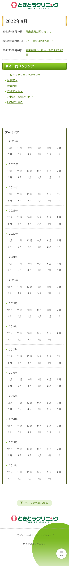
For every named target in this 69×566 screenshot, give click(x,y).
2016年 (13, 372)
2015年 (13, 395)
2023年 (13, 210)
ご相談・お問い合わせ (20, 96)
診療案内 (12, 80)
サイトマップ (47, 535)
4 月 (29, 154)
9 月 (39, 171)
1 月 (59, 223)
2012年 (13, 465)
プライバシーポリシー (26, 535)
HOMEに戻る (15, 102)
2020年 (13, 280)
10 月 (29, 171)
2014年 (13, 419)
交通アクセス (15, 91)
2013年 (13, 442)
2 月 (49, 154)
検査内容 (12, 85)
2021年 (13, 256)
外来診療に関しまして (38, 31)
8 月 (49, 171)
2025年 (13, 164)
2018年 (13, 326)
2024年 (13, 187)
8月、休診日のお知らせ (39, 40)
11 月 (19, 171)
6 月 (10, 154)
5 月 (19, 177)
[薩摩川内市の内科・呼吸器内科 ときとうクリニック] (34, 6)
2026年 (13, 141)
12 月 (10, 217)
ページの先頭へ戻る (36, 502)
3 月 (39, 177)
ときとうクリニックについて (24, 74)
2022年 (13, 233)
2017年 (13, 349)
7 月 (59, 147)
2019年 (13, 303)
